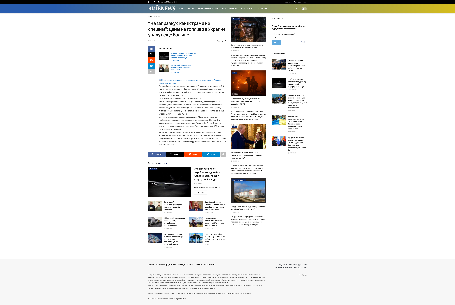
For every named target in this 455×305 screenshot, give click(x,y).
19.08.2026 (235, 50)
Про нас (151, 265)
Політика (219, 8)
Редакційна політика (185, 265)
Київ (181, 8)
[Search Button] (297, 8)
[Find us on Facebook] (148, 2)
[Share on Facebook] (151, 49)
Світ (241, 8)
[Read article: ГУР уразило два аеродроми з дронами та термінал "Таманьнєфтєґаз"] (248, 190)
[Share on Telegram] (151, 66)
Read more (202, 192)
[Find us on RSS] (154, 2)
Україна (190, 8)
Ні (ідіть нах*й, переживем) (284, 34)
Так (275, 37)
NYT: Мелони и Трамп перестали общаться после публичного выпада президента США (246, 155)
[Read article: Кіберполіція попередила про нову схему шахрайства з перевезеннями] (155, 222)
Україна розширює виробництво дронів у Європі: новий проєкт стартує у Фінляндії (183, 55)
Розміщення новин (300, 2)
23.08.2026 (175, 72)
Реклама (199, 265)
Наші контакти (209, 265)
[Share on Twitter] (151, 54)
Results (302, 42)
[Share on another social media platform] (151, 71)
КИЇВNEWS (161, 8)
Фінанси (232, 8)
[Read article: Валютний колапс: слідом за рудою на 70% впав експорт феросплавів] (248, 29)
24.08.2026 (175, 60)
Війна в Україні (205, 8)
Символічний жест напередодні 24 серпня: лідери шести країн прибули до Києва (296, 65)
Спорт (250, 8)
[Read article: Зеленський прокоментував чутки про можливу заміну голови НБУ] (164, 68)
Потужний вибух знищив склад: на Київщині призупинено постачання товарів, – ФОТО (245, 101)
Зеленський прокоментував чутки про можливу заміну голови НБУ (181, 67)
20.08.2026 (235, 212)
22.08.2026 (235, 161)
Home (150, 16)
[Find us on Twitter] (151, 2)
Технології (262, 8)
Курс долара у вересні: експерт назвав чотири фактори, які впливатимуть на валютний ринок (173, 239)
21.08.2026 (235, 107)
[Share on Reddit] (151, 60)
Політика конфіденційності (166, 265)
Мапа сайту (289, 2)
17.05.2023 (151, 41)
